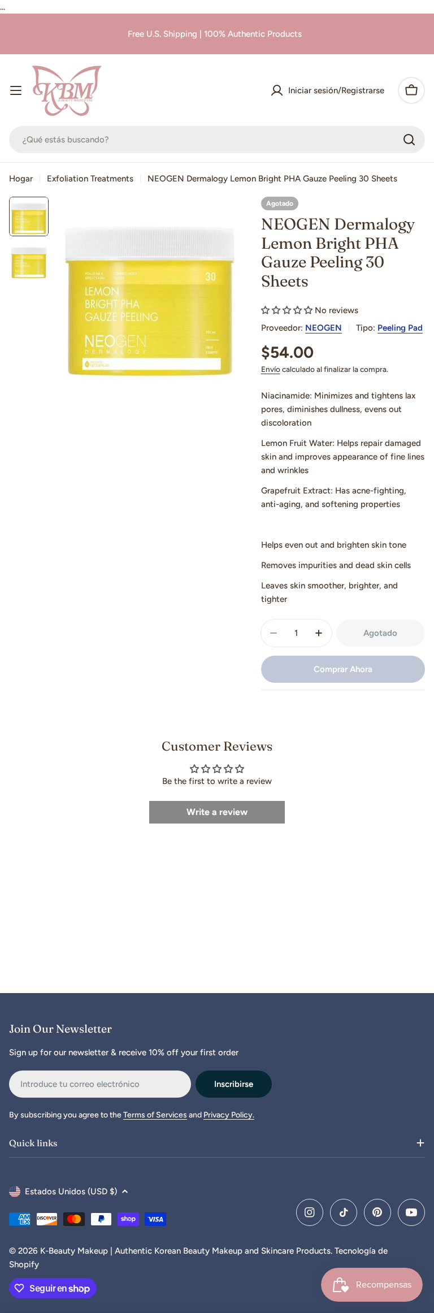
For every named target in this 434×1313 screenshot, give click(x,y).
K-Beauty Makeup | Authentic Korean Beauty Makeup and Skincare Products (185, 1251)
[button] (287, 310)
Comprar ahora (343, 669)
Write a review (217, 812)
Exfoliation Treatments (90, 179)
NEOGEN (323, 328)
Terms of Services (155, 1115)
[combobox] (217, 139)
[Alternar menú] (16, 90)
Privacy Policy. (228, 1115)
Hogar (21, 179)
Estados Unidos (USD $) (71, 1191)
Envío (270, 369)
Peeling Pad (400, 328)
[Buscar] (409, 139)
